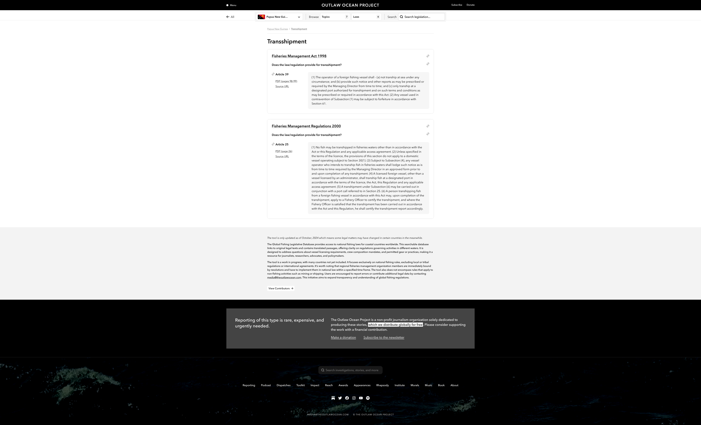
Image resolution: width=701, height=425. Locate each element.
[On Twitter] (340, 398)
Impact (315, 385)
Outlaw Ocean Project (351, 5)
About (454, 385)
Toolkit (300, 385)
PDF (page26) (283, 151)
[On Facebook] (347, 398)
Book (441, 385)
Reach (329, 385)
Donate (471, 4)
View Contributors (279, 288)
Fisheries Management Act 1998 (299, 56)
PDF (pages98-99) (286, 81)
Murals (415, 385)
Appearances (362, 385)
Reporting (249, 385)
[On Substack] (333, 398)
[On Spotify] (368, 398)
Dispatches (284, 385)
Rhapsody (382, 385)
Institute (400, 385)
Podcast (266, 385)
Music (428, 385)
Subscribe (456, 4)
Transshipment (299, 29)
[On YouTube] (361, 398)
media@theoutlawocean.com (284, 277)
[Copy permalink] (428, 56)
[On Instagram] (354, 398)
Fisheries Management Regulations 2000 (306, 126)
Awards (343, 385)
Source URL (282, 86)
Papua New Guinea (277, 29)
